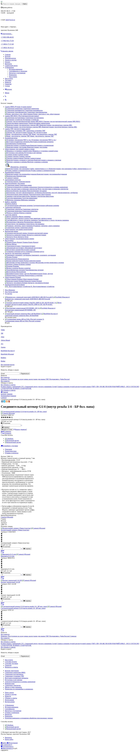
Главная (7, 54)
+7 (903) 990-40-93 (7, 37)
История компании (15, 69)
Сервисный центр (11, 65)
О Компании (9, 67)
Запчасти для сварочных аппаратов (17, 253)
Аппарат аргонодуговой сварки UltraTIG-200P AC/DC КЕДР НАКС (29, 304)
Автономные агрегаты (13, 180)
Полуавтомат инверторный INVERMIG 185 (20, 310)
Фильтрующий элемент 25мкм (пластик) (15, 530)
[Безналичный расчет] (13, 442)
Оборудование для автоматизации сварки (19, 238)
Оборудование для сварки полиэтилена (18, 229)
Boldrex (3, 358)
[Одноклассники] (7, 401)
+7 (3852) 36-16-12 (7, 47)
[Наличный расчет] (12, 440)
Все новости (5, 377)
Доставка (8, 80)
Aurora (3, 347)
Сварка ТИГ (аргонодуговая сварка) (17, 129)
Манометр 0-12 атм (7, 556)
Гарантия (8, 84)
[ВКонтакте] (2, 401)
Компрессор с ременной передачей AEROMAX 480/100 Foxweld (27, 299)
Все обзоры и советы (8, 385)
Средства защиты (11, 215)
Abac (2, 337)
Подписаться (25, 373)
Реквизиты (13, 75)
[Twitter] (4, 401)
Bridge (3, 361)
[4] (8, 417)
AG (2, 344)
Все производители (7, 364)
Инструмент (9, 240)
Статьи (7, 86)
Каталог (8, 56)
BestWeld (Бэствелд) (8, 351)
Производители (10, 58)
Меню (7, 93)
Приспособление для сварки (15, 183)
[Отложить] (2, 552)
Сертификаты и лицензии (18, 71)
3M (2, 333)
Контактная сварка (11, 231)
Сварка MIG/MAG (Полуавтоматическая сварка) (22, 116)
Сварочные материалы (13, 207)
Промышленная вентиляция (15, 285)
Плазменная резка (11, 138)
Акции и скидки (11, 60)
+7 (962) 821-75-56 (7, 41)
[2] (4, 417)
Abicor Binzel (5, 340)
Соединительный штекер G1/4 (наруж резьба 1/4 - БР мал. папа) (23, 608)
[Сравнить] (2, 550)
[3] (6, 417)
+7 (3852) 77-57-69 (7, 44)
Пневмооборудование (12, 172)
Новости (8, 82)
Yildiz (3, 330)
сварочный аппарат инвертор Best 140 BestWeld (21, 315)
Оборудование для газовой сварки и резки (20, 149)
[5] (9, 417)
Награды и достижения (17, 73)
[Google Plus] (9, 401)
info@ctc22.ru (10, 20)
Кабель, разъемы (11, 202)
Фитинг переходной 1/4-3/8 (10, 582)
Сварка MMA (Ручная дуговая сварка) (18, 107)
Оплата (7, 62)
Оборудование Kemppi (13, 277)
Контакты (8, 64)
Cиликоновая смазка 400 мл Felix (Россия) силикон (23, 321)
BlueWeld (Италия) (7, 354)
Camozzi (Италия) (7, 517)
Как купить (13, 77)
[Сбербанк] (9, 439)
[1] (2, 417)
